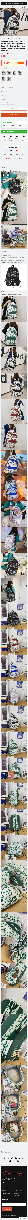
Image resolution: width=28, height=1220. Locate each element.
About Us (4, 1190)
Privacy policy (17, 1195)
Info (3, 1187)
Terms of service (6, 1193)
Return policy (17, 1192)
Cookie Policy (17, 1193)
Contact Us (4, 1192)
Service (16, 1187)
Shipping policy (17, 1190)
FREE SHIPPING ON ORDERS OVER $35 (14, 3)
